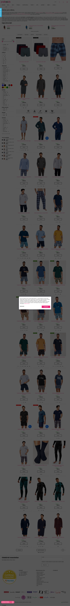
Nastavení (22, 306)
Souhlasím (46, 306)
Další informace (27, 303)
